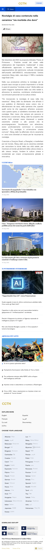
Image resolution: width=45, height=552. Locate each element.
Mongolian (32, 444)
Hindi (8, 494)
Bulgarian (11, 451)
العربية (24, 419)
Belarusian (12, 444)
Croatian (10, 458)
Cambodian (10, 454)
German (10, 479)
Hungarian (10, 497)
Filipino (10, 472)
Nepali (29, 451)
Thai (29, 494)
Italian (9, 504)
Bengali (9, 447)
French (10, 476)
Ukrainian (32, 501)
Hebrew (9, 490)
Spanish (31, 483)
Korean (9, 512)
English (4, 415)
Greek (10, 483)
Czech (9, 462)
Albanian (10, 437)
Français (5, 419)
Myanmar (33, 447)
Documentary (26, 422)
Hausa (9, 487)
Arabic (9, 440)
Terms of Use (16, 548)
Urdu (29, 504)
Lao (28, 437)
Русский (4, 422)
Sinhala (30, 479)
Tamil (29, 490)
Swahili (31, 487)
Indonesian (13, 501)
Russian (31, 472)
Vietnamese (33, 508)
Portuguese (32, 462)
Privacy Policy (6, 548)
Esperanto (11, 469)
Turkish (30, 497)
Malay (32, 440)
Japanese (10, 508)
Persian (30, 454)
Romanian (32, 469)
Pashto (30, 465)
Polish (30, 458)
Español (25, 415)
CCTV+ (4, 426)
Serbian (31, 476)
